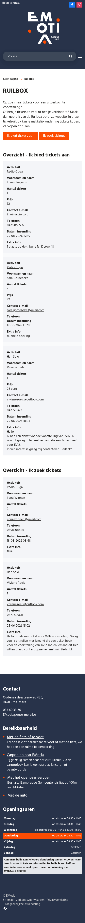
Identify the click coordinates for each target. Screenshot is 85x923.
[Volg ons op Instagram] (79, 5)
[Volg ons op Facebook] (72, 5)
